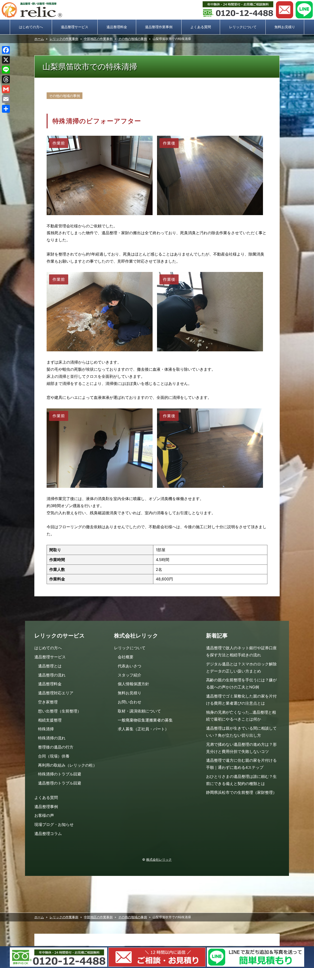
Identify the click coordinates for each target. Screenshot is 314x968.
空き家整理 (48, 701)
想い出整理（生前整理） (59, 711)
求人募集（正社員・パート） (143, 728)
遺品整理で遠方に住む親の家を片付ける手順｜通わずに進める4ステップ (241, 764)
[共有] (6, 109)
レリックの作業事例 (64, 39)
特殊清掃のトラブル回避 (59, 774)
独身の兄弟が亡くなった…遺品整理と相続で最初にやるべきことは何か (241, 716)
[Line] (6, 69)
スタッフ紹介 (129, 675)
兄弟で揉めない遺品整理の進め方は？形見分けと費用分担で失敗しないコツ (241, 748)
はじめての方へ (31, 27)
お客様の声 (44, 815)
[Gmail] (6, 89)
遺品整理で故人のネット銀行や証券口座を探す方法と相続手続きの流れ (241, 651)
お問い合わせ (284, 10)
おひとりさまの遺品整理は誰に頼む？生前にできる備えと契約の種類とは (241, 780)
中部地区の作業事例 (98, 39)
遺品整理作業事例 (158, 27)
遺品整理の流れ (51, 675)
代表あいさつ (129, 665)
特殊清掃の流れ (51, 737)
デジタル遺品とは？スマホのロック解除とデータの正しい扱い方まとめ (241, 668)
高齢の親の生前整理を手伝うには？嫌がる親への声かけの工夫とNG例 (241, 683)
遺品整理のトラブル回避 (59, 783)
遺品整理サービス (74, 27)
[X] (6, 60)
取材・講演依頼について (139, 711)
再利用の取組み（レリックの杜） (67, 765)
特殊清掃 (46, 728)
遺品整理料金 (116, 27)
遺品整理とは (50, 665)
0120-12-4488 (238, 10)
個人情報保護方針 (133, 683)
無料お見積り (285, 27)
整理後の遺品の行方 (55, 747)
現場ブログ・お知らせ (54, 824)
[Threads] (6, 79)
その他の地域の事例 (132, 39)
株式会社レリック (159, 859)
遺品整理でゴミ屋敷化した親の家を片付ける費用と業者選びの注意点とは (241, 700)
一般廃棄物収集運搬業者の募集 (145, 720)
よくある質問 (200, 27)
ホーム (39, 39)
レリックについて (243, 27)
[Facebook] (6, 50)
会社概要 (125, 656)
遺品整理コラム (48, 833)
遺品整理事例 (46, 806)
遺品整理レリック (32, 10)
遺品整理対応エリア (55, 692)
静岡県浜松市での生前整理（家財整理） (241, 792)
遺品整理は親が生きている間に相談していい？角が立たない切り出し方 (241, 732)
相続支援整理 (50, 720)
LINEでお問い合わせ (304, 10)
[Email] (6, 99)
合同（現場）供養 (53, 756)
